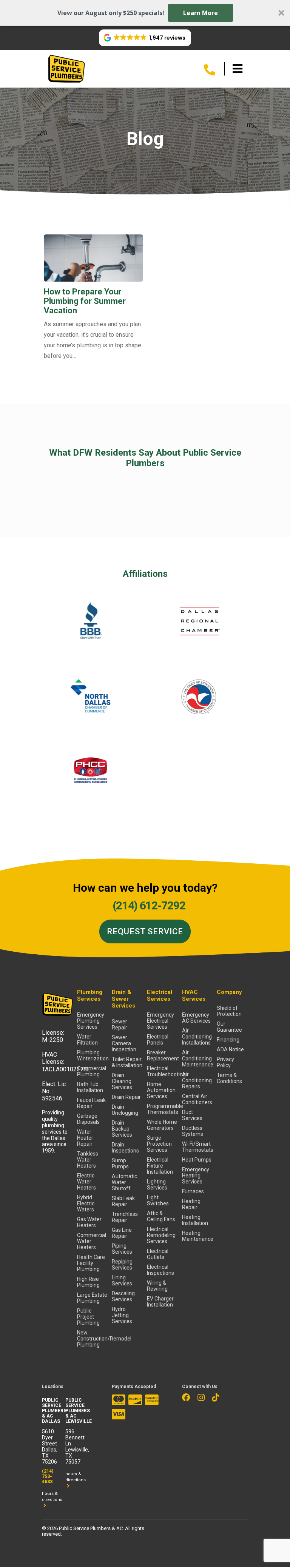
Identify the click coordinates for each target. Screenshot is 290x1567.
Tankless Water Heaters (87, 1160)
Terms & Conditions (229, 1078)
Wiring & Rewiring (157, 1286)
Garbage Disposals (88, 1119)
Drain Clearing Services (122, 1081)
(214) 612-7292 (149, 905)
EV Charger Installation (160, 1302)
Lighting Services (157, 1185)
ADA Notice (230, 1049)
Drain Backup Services (122, 1129)
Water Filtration (87, 1040)
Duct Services (192, 1115)
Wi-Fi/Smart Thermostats (197, 1147)
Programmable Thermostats (162, 1109)
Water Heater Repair (85, 1138)
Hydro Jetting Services (122, 1315)
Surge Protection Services (159, 1144)
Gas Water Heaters (89, 1222)
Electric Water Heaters (86, 1182)
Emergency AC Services (196, 1018)
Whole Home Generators (162, 1125)
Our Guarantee (229, 1027)
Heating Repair (191, 1204)
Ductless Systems (192, 1131)
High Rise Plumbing (88, 1282)
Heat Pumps (196, 1160)
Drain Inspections (125, 1148)
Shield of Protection (229, 1011)
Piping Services (122, 1249)
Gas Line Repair (122, 1233)
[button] (145, 13)
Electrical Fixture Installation (160, 1166)
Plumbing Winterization (92, 1055)
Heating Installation (195, 1220)
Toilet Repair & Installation (127, 1062)
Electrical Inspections (160, 1270)
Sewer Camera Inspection (124, 1043)
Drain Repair (126, 1097)
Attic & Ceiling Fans (161, 1216)
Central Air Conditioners (197, 1099)
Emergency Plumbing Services (90, 1021)
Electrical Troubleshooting (162, 1071)
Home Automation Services (161, 1090)
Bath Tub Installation (90, 1087)
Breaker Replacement (162, 1055)
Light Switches (158, 1200)
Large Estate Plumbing (92, 1298)
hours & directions (52, 1496)
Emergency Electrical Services (160, 1021)
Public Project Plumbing (88, 1317)
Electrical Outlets (157, 1254)
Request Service (145, 931)
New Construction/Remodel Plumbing (92, 1339)
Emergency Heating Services (195, 1175)
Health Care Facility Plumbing (91, 1263)
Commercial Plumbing (91, 1071)
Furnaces (193, 1191)
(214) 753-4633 (48, 1476)
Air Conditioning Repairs (197, 1080)
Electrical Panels (157, 1040)
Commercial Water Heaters (91, 1241)
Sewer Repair (119, 1024)
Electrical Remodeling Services (161, 1235)
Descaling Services (123, 1296)
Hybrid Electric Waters (85, 1203)
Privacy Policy (225, 1062)
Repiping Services (122, 1265)
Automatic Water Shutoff (124, 1182)
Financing (228, 1040)
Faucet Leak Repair (91, 1103)
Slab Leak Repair (123, 1201)
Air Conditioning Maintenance (197, 1058)
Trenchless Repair (125, 1217)
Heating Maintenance (197, 1236)
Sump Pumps (120, 1163)
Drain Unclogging (125, 1110)
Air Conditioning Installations (197, 1037)
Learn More (200, 13)
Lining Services (122, 1280)
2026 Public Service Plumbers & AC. (86, 1528)
